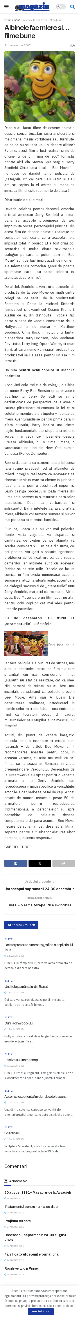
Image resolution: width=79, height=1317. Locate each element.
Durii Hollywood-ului (18, 1023)
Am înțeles (40, 1311)
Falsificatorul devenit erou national (31, 1254)
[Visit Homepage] (32, 6)
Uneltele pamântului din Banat (26, 986)
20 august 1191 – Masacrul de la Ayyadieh (37, 1192)
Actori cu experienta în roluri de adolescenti (35, 1096)
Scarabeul (12, 1133)
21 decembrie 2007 (17, 45)
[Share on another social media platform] (63, 863)
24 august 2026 (15, 1198)
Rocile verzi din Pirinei (21, 1268)
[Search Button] (72, 6)
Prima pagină (12, 20)
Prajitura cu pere (17, 1221)
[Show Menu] (6, 6)
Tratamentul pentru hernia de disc (30, 1207)
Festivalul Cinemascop (21, 1060)
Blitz (8, 939)
